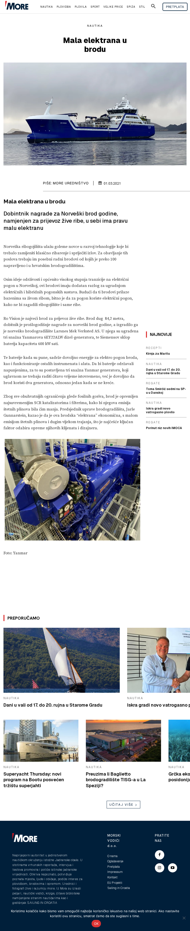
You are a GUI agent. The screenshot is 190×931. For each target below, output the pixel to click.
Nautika (95, 26)
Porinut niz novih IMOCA (164, 428)
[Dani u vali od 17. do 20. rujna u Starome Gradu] (61, 660)
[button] (153, 7)
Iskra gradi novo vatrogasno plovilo (160, 410)
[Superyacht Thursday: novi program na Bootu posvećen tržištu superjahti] (40, 741)
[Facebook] (159, 855)
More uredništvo (71, 183)
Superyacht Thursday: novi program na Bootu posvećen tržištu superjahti (33, 779)
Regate (153, 383)
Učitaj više (121, 804)
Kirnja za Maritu (158, 354)
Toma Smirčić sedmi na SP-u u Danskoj (166, 390)
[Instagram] (159, 868)
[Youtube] (172, 868)
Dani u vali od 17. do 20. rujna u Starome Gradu (52, 705)
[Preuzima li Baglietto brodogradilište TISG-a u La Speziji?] (123, 741)
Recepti (154, 347)
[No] (183, 917)
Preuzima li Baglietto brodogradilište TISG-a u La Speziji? (116, 779)
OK (96, 924)
